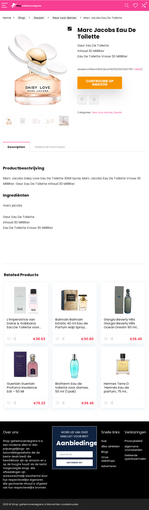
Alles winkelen (110, 446)
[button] (70, 29)
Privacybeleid (133, 441)
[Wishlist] (135, 5)
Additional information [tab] (50, 147)
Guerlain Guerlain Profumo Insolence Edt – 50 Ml (22, 387)
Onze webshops (108, 459)
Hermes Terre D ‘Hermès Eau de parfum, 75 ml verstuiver (116, 389)
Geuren (39, 18)
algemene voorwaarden (133, 448)
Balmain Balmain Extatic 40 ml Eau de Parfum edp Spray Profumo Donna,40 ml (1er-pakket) (72, 327)
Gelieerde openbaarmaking (136, 457)
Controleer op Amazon (99, 83)
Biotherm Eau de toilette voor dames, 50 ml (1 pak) (71, 387)
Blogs (104, 452)
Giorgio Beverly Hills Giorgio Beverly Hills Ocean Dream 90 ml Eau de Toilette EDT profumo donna (120, 327)
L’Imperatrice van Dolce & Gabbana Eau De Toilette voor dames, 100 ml (23, 325)
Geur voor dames (64, 18)
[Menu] (4, 5)
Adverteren (108, 466)
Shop (21, 18)
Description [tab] (16, 147)
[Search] (126, 5)
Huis (104, 441)
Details (137, 69)
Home (7, 18)
